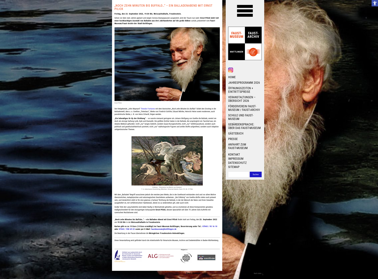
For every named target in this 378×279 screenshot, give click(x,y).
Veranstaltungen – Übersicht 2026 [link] (242, 98)
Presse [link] (233, 139)
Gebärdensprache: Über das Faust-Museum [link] (244, 126)
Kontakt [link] (234, 154)
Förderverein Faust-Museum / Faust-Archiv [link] (244, 108)
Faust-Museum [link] (129, 273)
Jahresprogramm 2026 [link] (244, 82)
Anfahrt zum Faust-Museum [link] (238, 146)
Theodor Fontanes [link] (148, 109)
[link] (375, 3)
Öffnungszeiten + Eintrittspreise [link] (240, 89)
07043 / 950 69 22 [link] (127, 229)
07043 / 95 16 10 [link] (209, 226)
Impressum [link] (236, 158)
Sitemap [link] (234, 167)
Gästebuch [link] (236, 133)
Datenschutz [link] (237, 163)
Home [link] (232, 77)
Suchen (256, 174)
